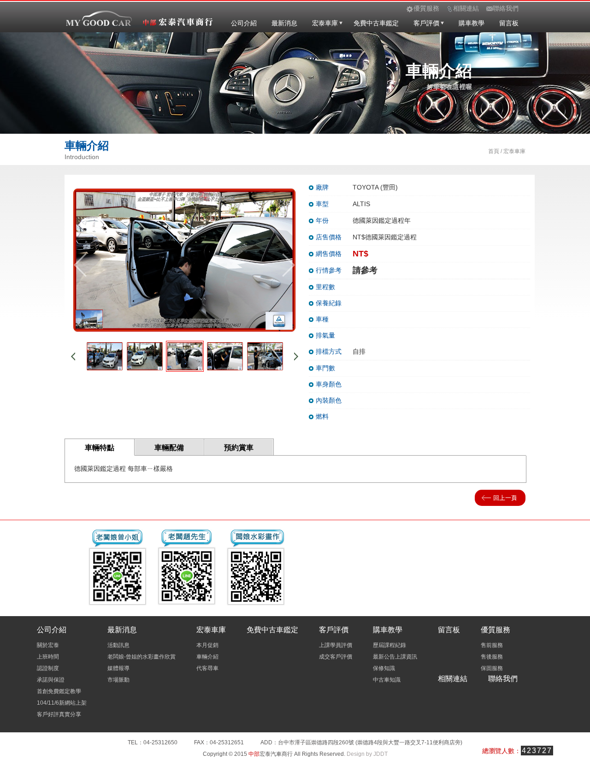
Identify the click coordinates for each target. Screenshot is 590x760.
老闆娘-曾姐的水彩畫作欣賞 (141, 656)
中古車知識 (387, 680)
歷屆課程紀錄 (389, 645)
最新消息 (284, 23)
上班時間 (48, 656)
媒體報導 (118, 668)
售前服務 (492, 645)
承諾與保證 (51, 680)
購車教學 (471, 23)
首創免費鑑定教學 (59, 691)
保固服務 (492, 668)
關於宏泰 (48, 645)
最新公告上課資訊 (395, 656)
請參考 (365, 270)
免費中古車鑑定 (376, 23)
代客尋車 (207, 668)
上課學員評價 (335, 645)
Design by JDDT (367, 754)
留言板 (509, 23)
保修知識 (384, 668)
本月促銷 (207, 645)
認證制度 (48, 668)
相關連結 (452, 679)
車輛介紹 (207, 656)
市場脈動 (118, 680)
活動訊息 (118, 645)
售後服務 (492, 656)
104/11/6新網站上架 (62, 703)
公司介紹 (244, 23)
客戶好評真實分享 (59, 714)
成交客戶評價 (335, 656)
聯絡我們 (503, 679)
